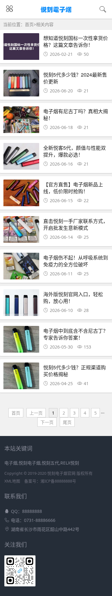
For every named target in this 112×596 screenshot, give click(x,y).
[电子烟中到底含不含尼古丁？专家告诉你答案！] (21, 341)
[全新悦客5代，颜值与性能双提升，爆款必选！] (21, 158)
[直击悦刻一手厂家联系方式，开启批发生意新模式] (21, 231)
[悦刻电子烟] (56, 13)
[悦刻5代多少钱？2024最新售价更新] (21, 85)
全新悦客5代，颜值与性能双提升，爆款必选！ (74, 151)
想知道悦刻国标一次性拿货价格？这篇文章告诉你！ (75, 41)
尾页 (67, 422)
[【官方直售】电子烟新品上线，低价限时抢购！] (21, 195)
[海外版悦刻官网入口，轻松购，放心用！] (21, 304)
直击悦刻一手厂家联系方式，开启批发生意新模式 (75, 224)
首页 (29, 24)
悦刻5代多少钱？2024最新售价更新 (75, 78)
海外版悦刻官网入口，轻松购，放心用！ (73, 298)
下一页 (47, 422)
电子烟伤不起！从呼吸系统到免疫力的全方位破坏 (75, 261)
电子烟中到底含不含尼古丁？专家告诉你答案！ (75, 334)
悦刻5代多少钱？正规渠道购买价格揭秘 (74, 371)
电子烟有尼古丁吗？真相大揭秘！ (75, 115)
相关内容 (45, 24)
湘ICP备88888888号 (58, 481)
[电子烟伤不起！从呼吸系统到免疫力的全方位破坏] (21, 268)
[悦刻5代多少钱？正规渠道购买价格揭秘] (21, 377)
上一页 (36, 413)
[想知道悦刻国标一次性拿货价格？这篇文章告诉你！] (21, 48)
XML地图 (12, 481)
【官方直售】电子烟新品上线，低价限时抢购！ (73, 188)
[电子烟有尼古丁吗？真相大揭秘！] (21, 121)
